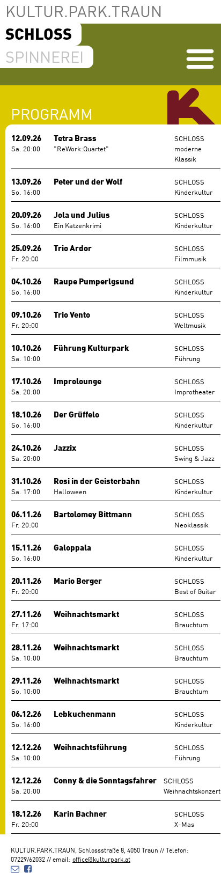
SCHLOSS (38, 33)
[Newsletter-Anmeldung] (15, 867)
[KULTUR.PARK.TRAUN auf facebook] (28, 867)
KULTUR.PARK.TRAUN (83, 10)
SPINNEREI (44, 56)
